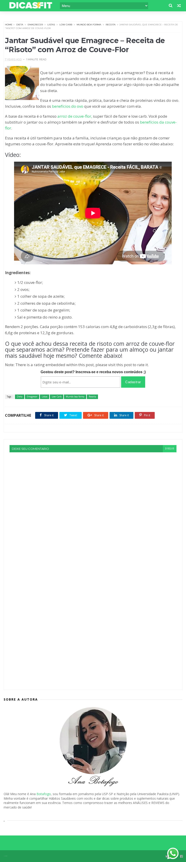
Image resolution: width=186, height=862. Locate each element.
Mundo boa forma (89, 24)
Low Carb (65, 24)
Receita (110, 24)
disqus (169, 448)
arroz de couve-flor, (74, 116)
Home (8, 24)
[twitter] (166, 856)
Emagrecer (35, 24)
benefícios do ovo (67, 106)
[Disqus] (93, 509)
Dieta (19, 24)
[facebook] (181, 856)
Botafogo (44, 794)
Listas (51, 24)
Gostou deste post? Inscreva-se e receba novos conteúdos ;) (93, 372)
